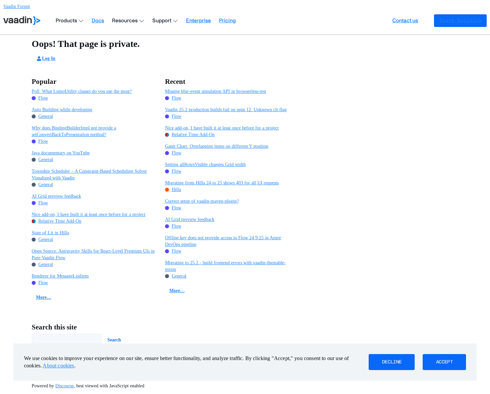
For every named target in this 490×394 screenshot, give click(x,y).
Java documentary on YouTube (61, 152)
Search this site (54, 327)
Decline (391, 362)
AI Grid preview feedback (56, 196)
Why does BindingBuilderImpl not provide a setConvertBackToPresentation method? (74, 131)
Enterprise (198, 20)
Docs (98, 20)
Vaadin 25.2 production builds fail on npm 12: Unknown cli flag (226, 109)
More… (43, 297)
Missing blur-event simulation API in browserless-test (215, 91)
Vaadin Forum (16, 6)
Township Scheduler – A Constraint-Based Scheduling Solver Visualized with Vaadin (89, 174)
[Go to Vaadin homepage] (21, 20)
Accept (444, 362)
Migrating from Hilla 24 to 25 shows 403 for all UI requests (222, 182)
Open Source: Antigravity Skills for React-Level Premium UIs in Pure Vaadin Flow (93, 254)
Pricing (227, 20)
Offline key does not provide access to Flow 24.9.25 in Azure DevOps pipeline (223, 241)
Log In (48, 58)
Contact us (405, 20)
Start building (460, 20)
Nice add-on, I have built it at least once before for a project (88, 214)
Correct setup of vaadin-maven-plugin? (202, 201)
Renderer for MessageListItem (60, 276)
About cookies (58, 365)
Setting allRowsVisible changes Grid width (205, 164)
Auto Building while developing (62, 109)
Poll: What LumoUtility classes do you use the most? (82, 91)
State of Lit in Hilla (50, 232)
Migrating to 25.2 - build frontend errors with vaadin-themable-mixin (225, 266)
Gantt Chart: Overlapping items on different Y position (216, 146)
